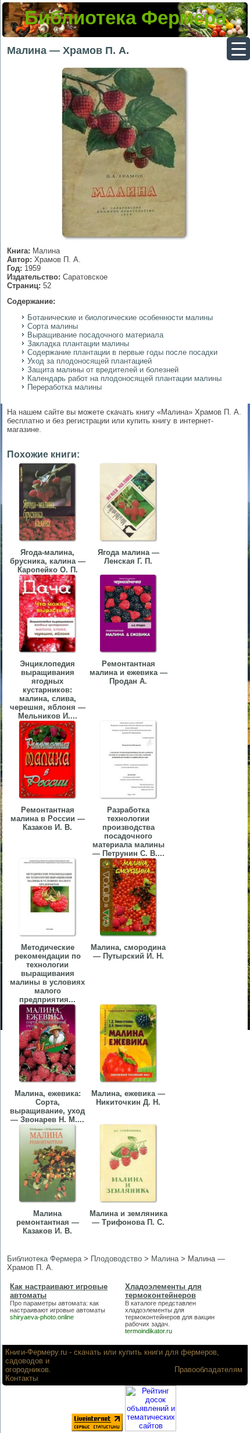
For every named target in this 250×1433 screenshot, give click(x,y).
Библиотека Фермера (125, 17)
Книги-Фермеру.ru (36, 1352)
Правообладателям (208, 1369)
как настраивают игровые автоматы (57, 1307)
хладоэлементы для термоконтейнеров (154, 1313)
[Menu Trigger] (238, 48)
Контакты (21, 1378)
